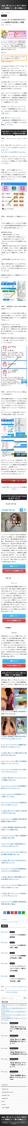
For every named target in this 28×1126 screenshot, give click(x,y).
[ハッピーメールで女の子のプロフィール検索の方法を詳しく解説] (19, 912)
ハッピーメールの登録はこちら (14, 571)
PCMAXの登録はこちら (14, 665)
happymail (4, 919)
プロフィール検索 (13, 921)
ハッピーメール (5, 921)
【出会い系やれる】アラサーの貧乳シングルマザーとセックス (18, 1064)
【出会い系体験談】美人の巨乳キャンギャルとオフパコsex (18, 1077)
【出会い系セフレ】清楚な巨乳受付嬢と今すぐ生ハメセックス (18, 1041)
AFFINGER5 (13, 1123)
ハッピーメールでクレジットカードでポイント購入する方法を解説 (18, 968)
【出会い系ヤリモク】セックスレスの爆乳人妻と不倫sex (18, 1029)
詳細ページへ (14, 566)
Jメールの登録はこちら (14, 620)
